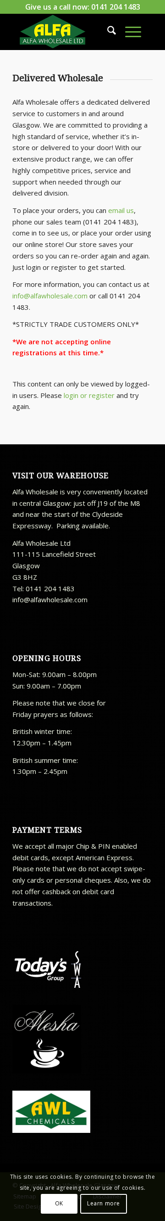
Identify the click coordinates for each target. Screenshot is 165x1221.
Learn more (103, 1203)
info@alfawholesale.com (50, 295)
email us (121, 210)
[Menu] (128, 31)
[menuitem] (107, 31)
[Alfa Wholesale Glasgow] (68, 31)
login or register (89, 395)
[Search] (107, 31)
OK (59, 1203)
